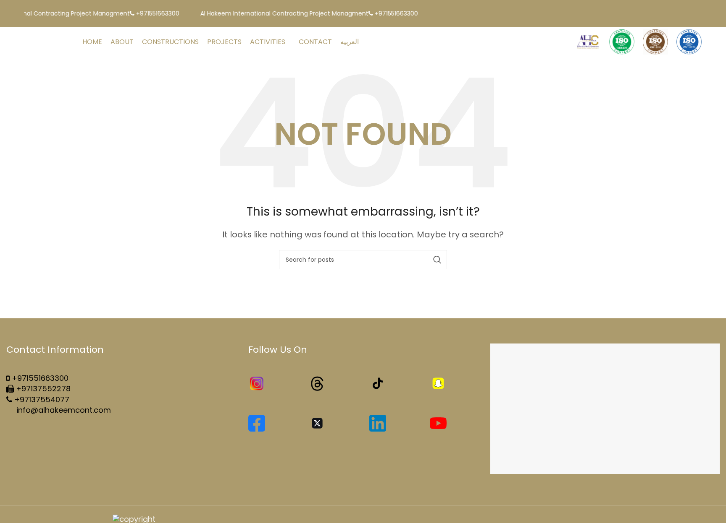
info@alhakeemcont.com (62, 410)
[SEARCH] (437, 259)
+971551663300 (40, 378)
